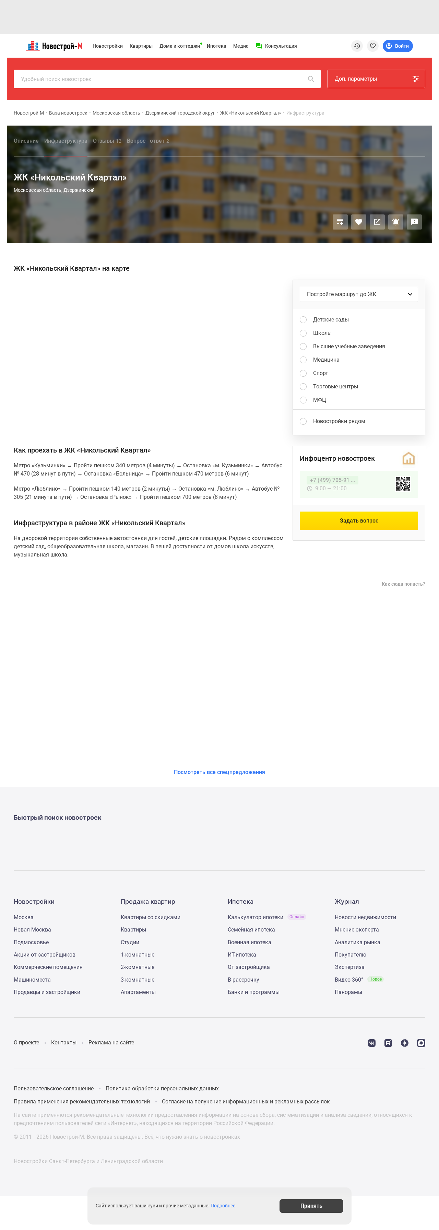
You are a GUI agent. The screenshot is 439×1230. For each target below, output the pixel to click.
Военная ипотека (249, 942)
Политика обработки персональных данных (162, 1088)
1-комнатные (137, 954)
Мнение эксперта (357, 929)
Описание (26, 141)
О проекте (26, 1042)
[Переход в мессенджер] (421, 1042)
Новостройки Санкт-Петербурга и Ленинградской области (88, 1161)
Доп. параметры (356, 78)
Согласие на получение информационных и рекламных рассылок (246, 1101)
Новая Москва (32, 929)
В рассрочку (243, 979)
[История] (357, 46)
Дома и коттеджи (179, 46)
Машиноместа (32, 979)
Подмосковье (31, 942)
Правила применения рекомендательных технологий (82, 1101)
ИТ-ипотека (242, 954)
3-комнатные (137, 979)
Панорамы (348, 992)
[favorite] (373, 46)
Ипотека (216, 46)
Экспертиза (350, 967)
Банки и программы (254, 992)
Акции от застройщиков (44, 954)
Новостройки (108, 46)
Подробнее (223, 1206)
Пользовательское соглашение (54, 1088)
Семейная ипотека (251, 929)
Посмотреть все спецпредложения (219, 772)
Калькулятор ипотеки (266, 917)
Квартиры (141, 46)
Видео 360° (358, 979)
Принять (311, 1206)
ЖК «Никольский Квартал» (250, 113)
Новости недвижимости (365, 917)
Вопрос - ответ (148, 141)
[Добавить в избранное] (358, 222)
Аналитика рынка (357, 942)
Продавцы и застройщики (47, 992)
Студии (130, 942)
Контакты (63, 1042)
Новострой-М (29, 113)
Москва (24, 917)
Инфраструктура (65, 141)
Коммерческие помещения (48, 967)
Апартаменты (138, 992)
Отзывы (107, 141)
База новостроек (68, 113)
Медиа (241, 46)
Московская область (116, 113)
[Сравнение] (340, 222)
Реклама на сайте (111, 1042)
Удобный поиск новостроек (56, 79)
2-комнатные (137, 967)
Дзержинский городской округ (180, 113)
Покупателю (350, 954)
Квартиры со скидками (150, 917)
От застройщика (249, 967)
